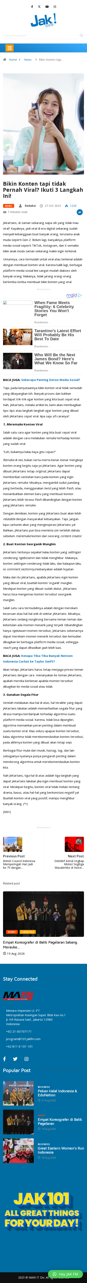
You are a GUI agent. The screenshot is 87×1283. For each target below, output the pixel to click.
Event (12, 931)
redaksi (30, 206)
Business (44, 1086)
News (28, 59)
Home (13, 59)
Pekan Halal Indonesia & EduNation (57, 1093)
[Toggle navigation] (9, 47)
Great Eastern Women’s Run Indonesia (61, 1150)
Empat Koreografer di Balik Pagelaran (60, 1121)
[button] (65, 1274)
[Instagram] (55, 7)
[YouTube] (47, 7)
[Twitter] (39, 6)
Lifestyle (28, 931)
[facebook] (32, 7)
